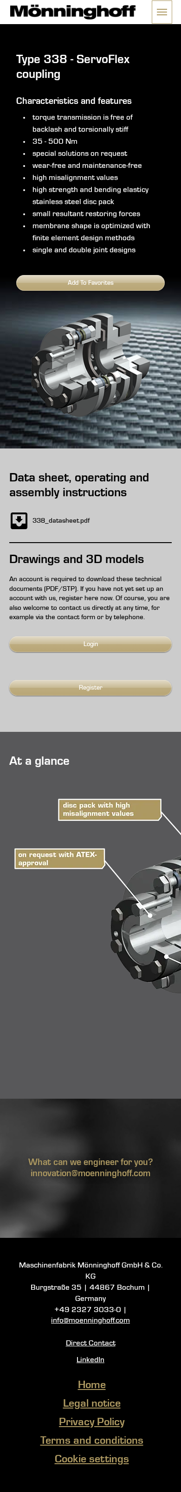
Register (91, 688)
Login (91, 644)
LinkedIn (90, 1360)
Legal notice (92, 1403)
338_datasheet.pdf (61, 521)
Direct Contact (91, 1343)
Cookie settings (92, 1459)
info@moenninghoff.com (90, 1321)
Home (92, 1385)
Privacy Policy (91, 1422)
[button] (162, 12)
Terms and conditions (91, 1441)
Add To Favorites (91, 283)
